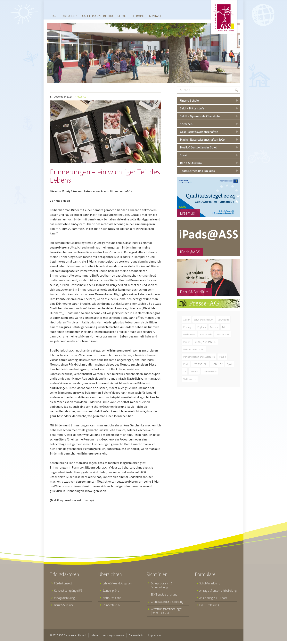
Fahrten (214, 326)
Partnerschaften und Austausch (199, 356)
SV (184, 371)
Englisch (201, 326)
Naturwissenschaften (193, 349)
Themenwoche (209, 371)
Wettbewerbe (189, 378)
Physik (222, 356)
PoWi (185, 364)
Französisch (206, 334)
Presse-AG (80, 96)
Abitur (186, 319)
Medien (186, 341)
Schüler (217, 364)
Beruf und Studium (203, 319)
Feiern (225, 326)
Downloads (223, 319)
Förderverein (189, 334)
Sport (229, 364)
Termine (194, 371)
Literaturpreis (222, 334)
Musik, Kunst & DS (205, 342)
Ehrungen (188, 326)
